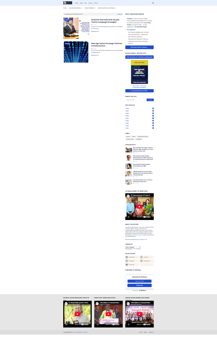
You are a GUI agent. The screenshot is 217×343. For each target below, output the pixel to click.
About (81, 3)
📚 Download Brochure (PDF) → (139, 91)
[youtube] (132, 264)
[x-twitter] (147, 8)
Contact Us (151, 332)
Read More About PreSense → (139, 47)
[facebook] (144, 8)
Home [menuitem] (65, 8)
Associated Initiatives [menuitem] (75, 8)
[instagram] (150, 8)
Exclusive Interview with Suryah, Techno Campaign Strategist (105, 20)
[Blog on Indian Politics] (147, 264)
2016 (139, 120)
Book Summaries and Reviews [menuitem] (106, 8)
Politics (133, 136)
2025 (140, 111)
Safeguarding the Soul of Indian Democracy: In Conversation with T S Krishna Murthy (143, 173)
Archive (96, 3)
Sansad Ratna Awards (137, 235)
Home (76, 3)
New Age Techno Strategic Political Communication (106, 44)
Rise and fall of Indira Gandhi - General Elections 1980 (141, 165)
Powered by (135, 290)
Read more (94, 31)
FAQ (86, 3)
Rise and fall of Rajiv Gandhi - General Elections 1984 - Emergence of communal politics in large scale (143, 157)
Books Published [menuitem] (89, 8)
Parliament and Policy (143, 136)
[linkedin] (132, 260)
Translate (138, 249)
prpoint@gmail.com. (142, 239)
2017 (139, 118)
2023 (139, 116)
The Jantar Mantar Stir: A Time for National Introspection (142, 180)
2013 (140, 128)
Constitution (139, 139)
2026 (140, 108)
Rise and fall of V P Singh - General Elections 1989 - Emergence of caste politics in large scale (143, 149)
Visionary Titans (130, 139)
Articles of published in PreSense (79, 332)
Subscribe (139, 285)
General (128, 136)
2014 (140, 125)
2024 (140, 113)
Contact (90, 3)
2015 (139, 123)
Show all (120, 14)
